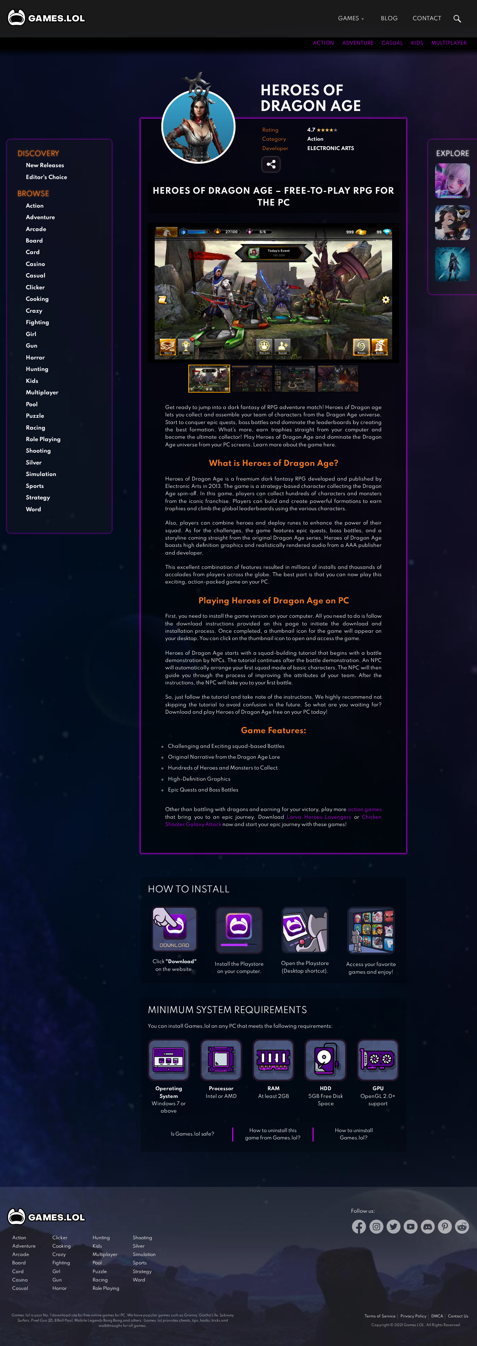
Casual (392, 43)
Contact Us (458, 1316)
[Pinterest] (445, 1228)
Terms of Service (380, 1316)
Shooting (38, 451)
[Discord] (428, 1228)
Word (33, 510)
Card (33, 252)
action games (365, 809)
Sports (35, 486)
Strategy (38, 498)
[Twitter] (394, 1228)
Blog (389, 19)
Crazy (34, 311)
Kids (417, 43)
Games (348, 19)
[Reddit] (462, 1228)
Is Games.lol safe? (192, 1134)
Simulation (41, 474)
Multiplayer (449, 43)
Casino (35, 264)
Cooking (37, 299)
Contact (427, 19)
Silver (34, 463)
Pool (32, 405)
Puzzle (35, 416)
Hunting (37, 369)
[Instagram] (376, 1228)
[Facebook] (359, 1228)
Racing (35, 428)
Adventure (358, 43)
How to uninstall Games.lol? (354, 1134)
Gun (31, 346)
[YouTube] (411, 1228)
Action (323, 43)
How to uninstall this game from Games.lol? (273, 1134)
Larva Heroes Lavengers (319, 817)
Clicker (35, 288)
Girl (31, 334)
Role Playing (43, 440)
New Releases (45, 166)
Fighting (37, 323)
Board (34, 241)
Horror (35, 358)
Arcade (36, 229)
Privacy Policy (413, 1316)
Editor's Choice (46, 177)
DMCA (437, 1316)
